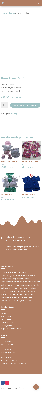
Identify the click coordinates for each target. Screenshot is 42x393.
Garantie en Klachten (10, 322)
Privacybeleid (6, 325)
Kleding (12, 13)
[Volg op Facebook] (3, 383)
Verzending (6, 316)
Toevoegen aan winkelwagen (25, 105)
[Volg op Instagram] (7, 383)
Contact (4, 313)
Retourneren (6, 319)
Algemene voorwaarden (11, 329)
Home (4, 13)
